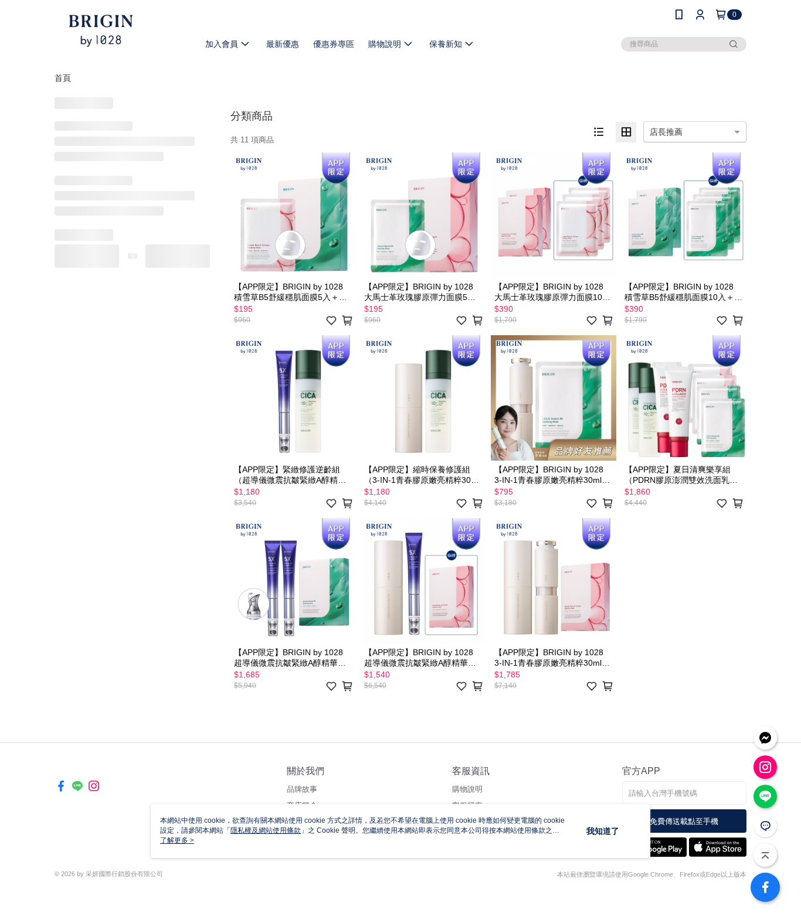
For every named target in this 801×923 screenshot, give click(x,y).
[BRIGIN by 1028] (120, 31)
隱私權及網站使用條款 (265, 830)
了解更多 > (177, 840)
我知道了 (602, 831)
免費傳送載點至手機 (684, 821)
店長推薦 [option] (666, 132)
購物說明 (467, 789)
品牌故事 (302, 789)
